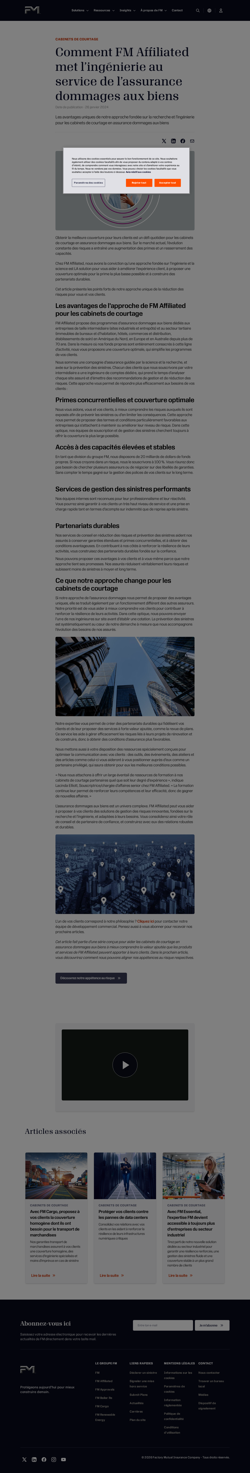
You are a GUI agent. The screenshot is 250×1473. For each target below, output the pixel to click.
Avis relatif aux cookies (138, 172)
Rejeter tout (139, 182)
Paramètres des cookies (88, 182)
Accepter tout (167, 182)
